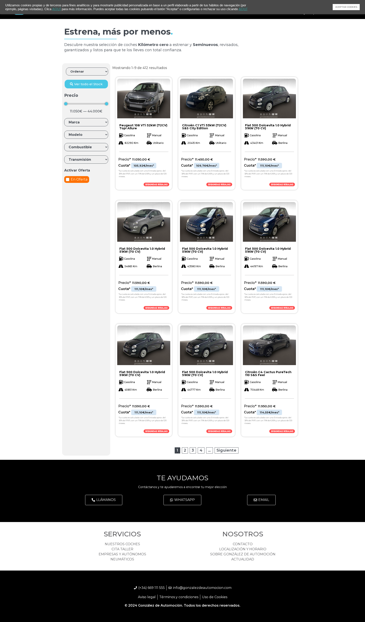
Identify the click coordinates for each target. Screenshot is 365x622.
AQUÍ (56, 9)
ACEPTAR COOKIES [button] (346, 6)
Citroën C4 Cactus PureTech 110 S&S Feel (268, 373)
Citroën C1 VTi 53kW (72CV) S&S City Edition (204, 126)
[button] (86, 84)
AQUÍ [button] (243, 9)
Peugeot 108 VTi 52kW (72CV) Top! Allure (143, 126)
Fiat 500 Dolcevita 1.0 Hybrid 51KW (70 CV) (268, 126)
